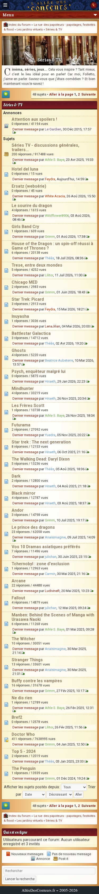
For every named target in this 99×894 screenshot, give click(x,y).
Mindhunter (23, 388)
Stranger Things (27, 660)
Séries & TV (54, 29)
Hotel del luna (25, 169)
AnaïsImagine (55, 537)
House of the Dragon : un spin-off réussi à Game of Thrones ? (52, 246)
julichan (50, 557)
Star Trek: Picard (28, 299)
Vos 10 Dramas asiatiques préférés (46, 546)
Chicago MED (24, 282)
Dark (16, 476)
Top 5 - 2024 (24, 751)
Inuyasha (20, 316)
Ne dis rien (22, 698)
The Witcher (23, 639)
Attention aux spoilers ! (34, 119)
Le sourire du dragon (32, 205)
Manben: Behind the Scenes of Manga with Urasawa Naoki (53, 617)
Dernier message (25, 129)
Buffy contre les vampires (37, 681)
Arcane (19, 581)
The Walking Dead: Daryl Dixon (41, 459)
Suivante (88, 94)
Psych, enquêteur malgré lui (38, 371)
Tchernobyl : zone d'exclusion (40, 564)
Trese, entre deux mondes (37, 265)
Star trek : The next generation (41, 442)
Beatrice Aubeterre (59, 360)
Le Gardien (53, 129)
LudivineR (52, 591)
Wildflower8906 (57, 216)
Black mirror (23, 493)
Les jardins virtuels (30, 29)
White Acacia (55, 196)
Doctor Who (23, 734)
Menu (8, 14)
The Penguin (24, 768)
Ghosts (19, 350)
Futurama (21, 425)
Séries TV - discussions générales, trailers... (45, 147)
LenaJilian (52, 326)
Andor (17, 510)
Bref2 (17, 717)
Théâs (49, 258)
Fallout (18, 598)
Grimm (50, 237)
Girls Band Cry (25, 226)
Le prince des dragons (33, 527)
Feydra (50, 179)
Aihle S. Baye (54, 160)
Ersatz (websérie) (29, 186)
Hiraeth (50, 381)
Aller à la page (61, 94)
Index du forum (19, 25)
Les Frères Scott (28, 405)
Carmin (50, 574)
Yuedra (50, 435)
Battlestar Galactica (31, 333)
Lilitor (49, 275)
